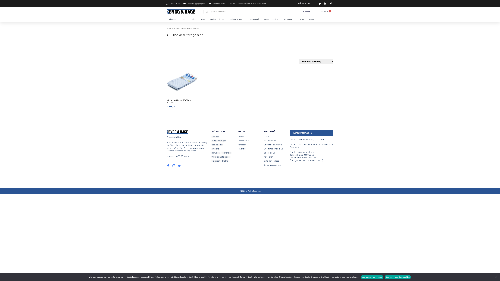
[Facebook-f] (168, 165)
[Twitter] (179, 165)
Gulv (203, 19)
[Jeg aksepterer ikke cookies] (496, 277)
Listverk (172, 19)
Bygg (302, 19)
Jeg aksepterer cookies (372, 277)
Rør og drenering (271, 19)
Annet (311, 19)
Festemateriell (253, 19)
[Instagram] (173, 165)
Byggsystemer (288, 19)
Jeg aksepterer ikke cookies (398, 277)
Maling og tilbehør (217, 19)
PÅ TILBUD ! (304, 3)
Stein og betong (236, 19)
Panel (183, 19)
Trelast (193, 19)
